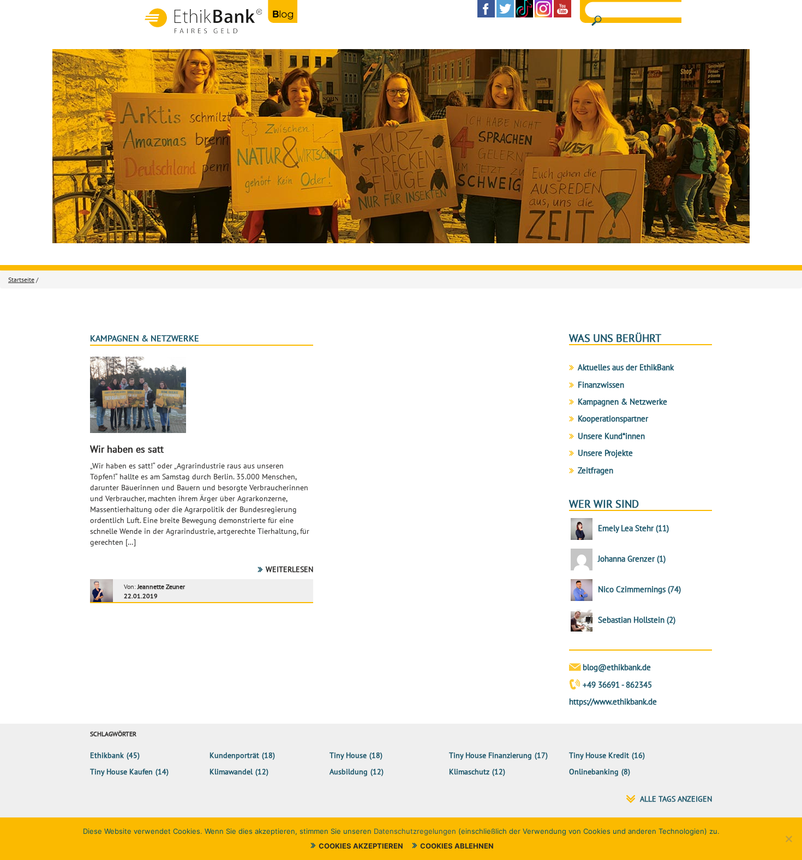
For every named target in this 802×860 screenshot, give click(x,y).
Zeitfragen (595, 470)
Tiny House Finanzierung (490, 755)
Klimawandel (231, 772)
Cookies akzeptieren (361, 845)
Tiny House (348, 755)
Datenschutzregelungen (415, 831)
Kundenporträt (234, 755)
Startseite (21, 279)
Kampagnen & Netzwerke (144, 338)
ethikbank (107, 755)
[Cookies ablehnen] (788, 838)
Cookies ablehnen (457, 845)
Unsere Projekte (605, 453)
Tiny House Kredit (599, 755)
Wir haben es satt (127, 449)
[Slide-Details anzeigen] (401, 146)
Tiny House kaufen (121, 772)
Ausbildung (349, 772)
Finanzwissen (601, 385)
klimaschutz (469, 772)
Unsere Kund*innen (611, 436)
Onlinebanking (594, 772)
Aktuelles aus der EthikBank (626, 367)
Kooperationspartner (613, 418)
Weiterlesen (289, 569)
